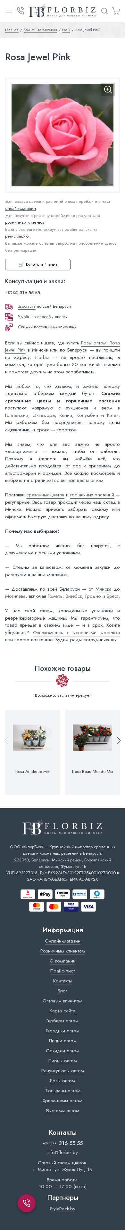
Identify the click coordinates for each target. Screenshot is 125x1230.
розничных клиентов (24, 222)
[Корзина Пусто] (116, 11)
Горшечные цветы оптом (77, 480)
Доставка (27, 306)
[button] (115, 752)
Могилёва (15, 596)
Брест (113, 596)
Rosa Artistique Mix (32, 771)
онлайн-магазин (20, 208)
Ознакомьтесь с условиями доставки (76, 632)
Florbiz (42, 357)
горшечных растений (92, 494)
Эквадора (44, 415)
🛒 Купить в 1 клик (37, 264)
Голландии (16, 415)
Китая (113, 415)
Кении (66, 415)
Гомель (55, 596)
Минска (104, 589)
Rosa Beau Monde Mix (92, 771)
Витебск (74, 596)
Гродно (93, 596)
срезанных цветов (45, 494)
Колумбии (87, 415)
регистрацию (17, 236)
